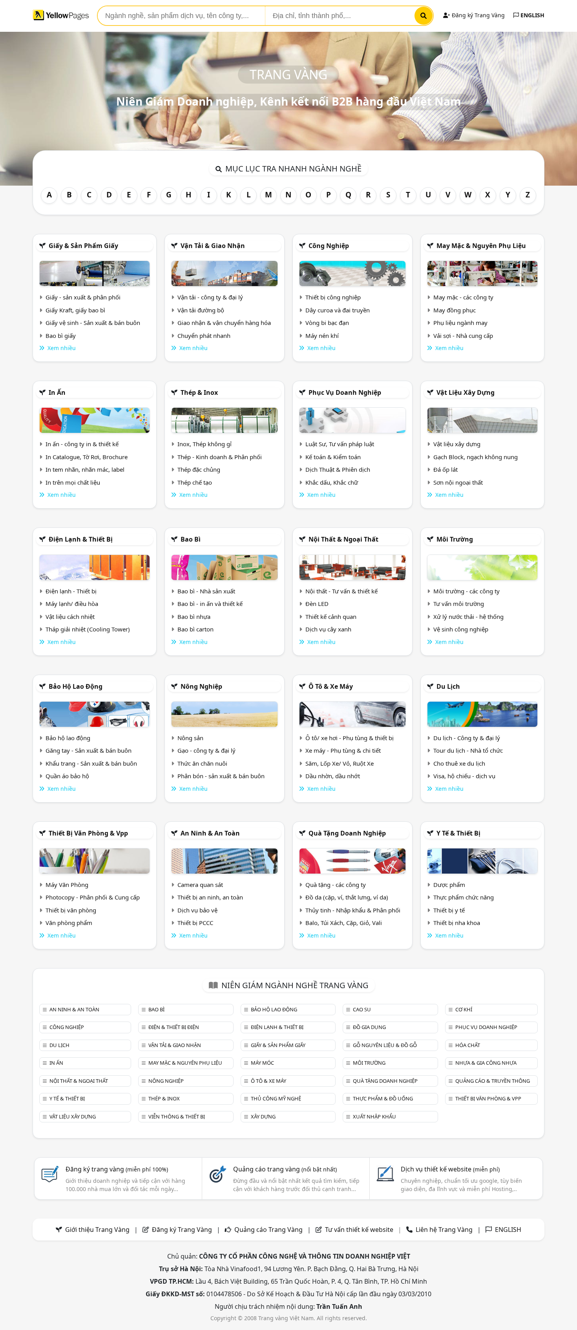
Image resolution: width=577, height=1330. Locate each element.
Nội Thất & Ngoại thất (343, 539)
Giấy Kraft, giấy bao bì (75, 310)
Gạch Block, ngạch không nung (475, 457)
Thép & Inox (199, 392)
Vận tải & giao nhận (213, 245)
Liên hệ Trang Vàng (444, 1229)
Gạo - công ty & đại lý (206, 750)
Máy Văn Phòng (67, 884)
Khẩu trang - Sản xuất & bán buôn (91, 763)
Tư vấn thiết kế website (360, 1229)
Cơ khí (463, 1009)
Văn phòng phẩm (69, 923)
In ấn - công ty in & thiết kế (82, 444)
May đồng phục (454, 310)
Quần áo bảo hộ (67, 776)
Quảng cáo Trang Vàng (268, 1229)
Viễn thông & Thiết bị (176, 1116)
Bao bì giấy (61, 335)
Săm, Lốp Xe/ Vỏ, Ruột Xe (339, 763)
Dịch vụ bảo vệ (197, 910)
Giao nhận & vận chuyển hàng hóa (224, 323)
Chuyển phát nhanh (203, 335)
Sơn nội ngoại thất (458, 482)
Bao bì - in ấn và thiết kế (210, 604)
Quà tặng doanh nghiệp (347, 833)
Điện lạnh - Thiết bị (71, 591)
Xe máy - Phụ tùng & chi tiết (343, 750)
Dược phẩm (449, 884)
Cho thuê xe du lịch (459, 763)
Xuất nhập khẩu (374, 1116)
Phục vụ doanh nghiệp (345, 392)
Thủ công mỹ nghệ (276, 1098)
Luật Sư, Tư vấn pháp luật (339, 444)
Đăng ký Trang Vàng (477, 15)
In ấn (57, 392)
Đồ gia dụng (369, 1027)
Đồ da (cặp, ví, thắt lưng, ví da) (346, 897)
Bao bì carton (195, 629)
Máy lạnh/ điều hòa (72, 604)
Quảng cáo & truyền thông (492, 1080)
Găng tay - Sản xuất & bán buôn (88, 750)
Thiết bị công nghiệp (333, 297)
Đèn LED (317, 604)
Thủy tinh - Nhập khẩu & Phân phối (352, 910)
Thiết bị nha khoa (456, 923)
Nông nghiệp (201, 686)
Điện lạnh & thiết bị (81, 539)
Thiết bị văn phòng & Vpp (88, 833)
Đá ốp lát (445, 469)
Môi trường (454, 539)
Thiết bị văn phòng (71, 910)
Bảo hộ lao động (75, 686)
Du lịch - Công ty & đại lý (466, 738)
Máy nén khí (322, 335)
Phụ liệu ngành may (460, 323)
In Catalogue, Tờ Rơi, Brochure (87, 457)
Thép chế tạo (194, 482)
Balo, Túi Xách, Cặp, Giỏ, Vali (343, 923)
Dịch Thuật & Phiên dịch (337, 469)
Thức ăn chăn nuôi (202, 763)
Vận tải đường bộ (200, 310)
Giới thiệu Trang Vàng (97, 1229)
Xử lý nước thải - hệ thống (468, 616)
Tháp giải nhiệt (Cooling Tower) (88, 629)
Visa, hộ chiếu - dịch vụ (464, 776)
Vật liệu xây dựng (465, 392)
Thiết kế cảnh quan (330, 616)
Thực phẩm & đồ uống (383, 1098)
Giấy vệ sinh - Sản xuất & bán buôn (93, 323)
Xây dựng (263, 1116)
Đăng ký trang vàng (117, 1169)
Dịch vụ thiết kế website (450, 1169)
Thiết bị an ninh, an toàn (210, 897)
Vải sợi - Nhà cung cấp (463, 335)
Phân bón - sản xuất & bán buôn (221, 776)
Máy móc (262, 1062)
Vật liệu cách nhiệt (70, 616)
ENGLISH (531, 15)
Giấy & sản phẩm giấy (83, 245)
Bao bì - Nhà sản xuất (206, 591)
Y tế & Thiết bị (458, 833)
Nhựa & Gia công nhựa (486, 1062)
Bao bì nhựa (193, 616)
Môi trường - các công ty (466, 591)
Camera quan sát (200, 884)
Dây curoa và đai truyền (337, 310)
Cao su (362, 1009)
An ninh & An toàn (210, 833)
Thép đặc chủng (198, 469)
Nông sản (190, 738)
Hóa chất (467, 1045)
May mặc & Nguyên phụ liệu (481, 245)
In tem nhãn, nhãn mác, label (85, 469)
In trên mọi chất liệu (73, 482)
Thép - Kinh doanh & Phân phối (219, 457)
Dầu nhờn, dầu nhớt (332, 776)
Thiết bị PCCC (195, 923)
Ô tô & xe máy (331, 686)
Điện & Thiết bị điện (173, 1027)
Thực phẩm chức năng (463, 897)
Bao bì (191, 539)
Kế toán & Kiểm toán (333, 457)
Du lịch (448, 686)
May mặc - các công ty (463, 297)
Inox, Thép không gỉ (204, 444)
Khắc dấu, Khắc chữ (331, 482)
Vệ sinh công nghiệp (460, 629)
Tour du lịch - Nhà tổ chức (468, 750)
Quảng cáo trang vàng (285, 1169)
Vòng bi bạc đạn (327, 323)
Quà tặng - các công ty (335, 884)
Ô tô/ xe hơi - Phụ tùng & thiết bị (349, 738)
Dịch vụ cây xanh (328, 629)
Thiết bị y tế (449, 910)
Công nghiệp (329, 245)
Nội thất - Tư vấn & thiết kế (341, 591)
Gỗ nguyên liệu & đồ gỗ (385, 1045)
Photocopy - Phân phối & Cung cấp (93, 897)
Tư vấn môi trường (458, 604)
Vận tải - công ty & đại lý (210, 297)
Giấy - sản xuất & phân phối (83, 297)
